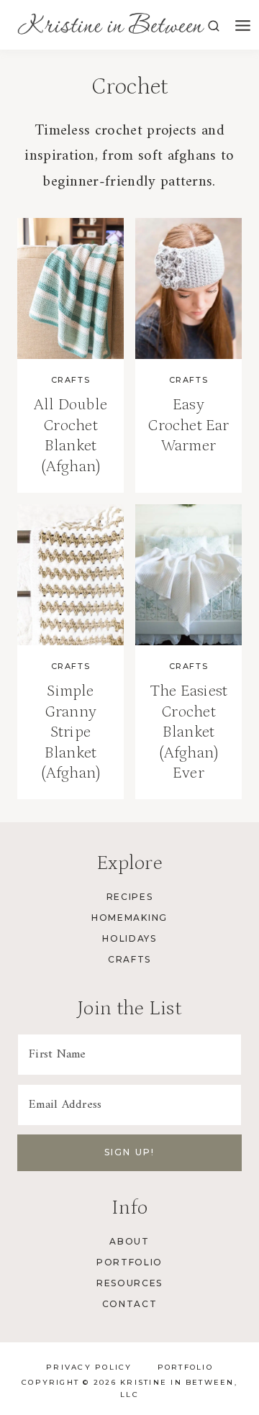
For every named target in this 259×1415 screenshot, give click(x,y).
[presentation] (70, 289)
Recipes (129, 896)
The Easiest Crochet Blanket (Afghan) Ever (188, 732)
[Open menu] (243, 26)
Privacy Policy (89, 1367)
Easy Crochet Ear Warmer (188, 425)
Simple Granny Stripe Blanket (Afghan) (71, 732)
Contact (130, 1303)
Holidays (129, 938)
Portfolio (129, 1262)
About (129, 1241)
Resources (129, 1283)
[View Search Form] (213, 26)
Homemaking (129, 917)
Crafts (71, 380)
